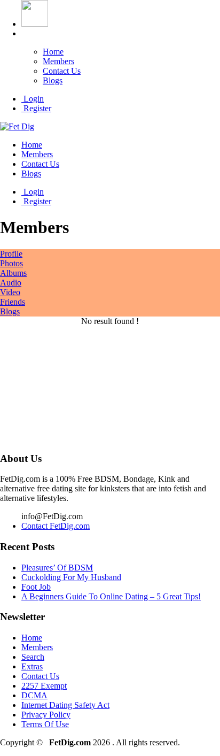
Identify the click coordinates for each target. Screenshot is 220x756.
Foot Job (36, 586)
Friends (12, 301)
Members (58, 61)
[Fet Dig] (17, 126)
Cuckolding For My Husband (71, 577)
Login (32, 98)
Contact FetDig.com (55, 525)
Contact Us (62, 70)
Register (36, 108)
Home (53, 51)
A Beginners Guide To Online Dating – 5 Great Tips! (111, 596)
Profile (11, 253)
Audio (10, 282)
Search (32, 656)
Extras (32, 666)
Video (10, 292)
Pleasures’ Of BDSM (57, 567)
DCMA (34, 695)
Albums (13, 272)
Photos (11, 263)
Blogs (52, 80)
